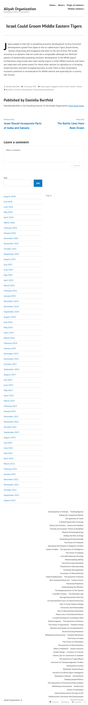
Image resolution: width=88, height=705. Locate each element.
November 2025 (11, 243)
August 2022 (10, 437)
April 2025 (9, 280)
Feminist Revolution (75, 635)
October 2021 (10, 490)
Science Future (77, 580)
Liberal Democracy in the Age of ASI (69, 693)
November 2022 (11, 421)
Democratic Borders (58, 525)
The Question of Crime (74, 518)
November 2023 (11, 358)
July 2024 (8, 322)
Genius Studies (52, 549)
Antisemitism (78, 676)
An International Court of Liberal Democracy (65, 600)
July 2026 (8, 201)
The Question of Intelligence (71, 549)
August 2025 (10, 259)
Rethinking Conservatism (62, 686)
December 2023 (11, 353)
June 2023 (8, 385)
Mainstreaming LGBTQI (74, 559)
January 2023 (10, 411)
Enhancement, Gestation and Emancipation (66, 696)
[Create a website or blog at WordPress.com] (21, 700)
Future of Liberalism (75, 689)
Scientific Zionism (59, 594)
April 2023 (9, 395)
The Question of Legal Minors (71, 659)
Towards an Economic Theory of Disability (66, 529)
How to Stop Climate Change (71, 604)
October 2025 (10, 248)
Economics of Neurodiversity (71, 573)
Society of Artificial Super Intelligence (67, 672)
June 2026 (8, 206)
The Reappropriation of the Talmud (69, 590)
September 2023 (11, 369)
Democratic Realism (75, 525)
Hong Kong (37, 89)
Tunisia (79, 86)
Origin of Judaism (75, 5)
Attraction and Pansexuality (72, 607)
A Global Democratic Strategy (71, 522)
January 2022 (10, 474)
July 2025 (8, 264)
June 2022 (8, 448)
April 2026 (9, 217)
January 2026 (10, 233)
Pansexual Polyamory (74, 583)
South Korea (64, 86)
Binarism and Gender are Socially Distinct (66, 628)
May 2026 (8, 212)
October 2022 (10, 427)
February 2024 (10, 343)
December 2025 (11, 238)
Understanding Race (54, 576)
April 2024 (9, 332)
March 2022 (9, 463)
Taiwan (73, 86)
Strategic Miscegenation (73, 570)
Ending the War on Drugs (73, 535)
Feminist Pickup (77, 624)
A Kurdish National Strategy (72, 556)
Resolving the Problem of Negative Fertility (65, 546)
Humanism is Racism (63, 676)
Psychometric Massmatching (71, 566)
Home (52, 5)
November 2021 (11, 484)
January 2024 (10, 348)
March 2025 (9, 285)
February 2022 (10, 469)
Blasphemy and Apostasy (55, 635)
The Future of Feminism (73, 542)
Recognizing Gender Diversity (71, 597)
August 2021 (10, 500)
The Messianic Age (75, 594)
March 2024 (9, 338)
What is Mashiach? (61, 648)
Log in (49, 195)
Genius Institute (76, 648)
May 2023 (8, 390)
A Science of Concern (75, 652)
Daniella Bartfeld (13, 86)
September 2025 (11, 254)
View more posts (76, 105)
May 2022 (8, 453)
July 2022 (8, 442)
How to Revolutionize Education (70, 611)
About (61, 5)
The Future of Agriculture (58, 624)
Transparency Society (74, 665)
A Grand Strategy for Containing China (68, 618)
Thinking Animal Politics (73, 679)
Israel (42, 86)
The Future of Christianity (72, 642)
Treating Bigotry (76, 511)
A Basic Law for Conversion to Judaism (68, 655)
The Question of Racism (73, 576)
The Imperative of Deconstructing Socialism (65, 683)
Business (9, 89)
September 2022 (11, 432)
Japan (47, 86)
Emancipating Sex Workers (72, 587)
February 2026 (10, 227)
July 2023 (8, 379)
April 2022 (9, 458)
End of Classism (77, 700)
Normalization (48, 89)
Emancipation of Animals (58, 511)
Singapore (54, 86)
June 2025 (8, 269)
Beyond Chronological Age (72, 532)
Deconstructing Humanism (72, 631)
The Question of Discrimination (70, 645)
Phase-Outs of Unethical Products (69, 614)
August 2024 (10, 317)
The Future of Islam (75, 638)
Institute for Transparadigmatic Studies (67, 662)
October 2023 (10, 364)
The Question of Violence (73, 621)
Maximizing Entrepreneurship (71, 539)
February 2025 (10, 290)
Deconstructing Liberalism (72, 563)
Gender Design (59, 652)
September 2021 (11, 495)
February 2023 (10, 406)
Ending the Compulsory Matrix (71, 515)
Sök (5, 177)
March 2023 (9, 400)
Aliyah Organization (20, 8)
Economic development (23, 89)
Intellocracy (78, 686)
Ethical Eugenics (54, 621)
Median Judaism (75, 9)
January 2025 (10, 296)
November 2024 (11, 306)
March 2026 (9, 222)
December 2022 (11, 416)
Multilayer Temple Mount (73, 669)
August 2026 (10, 196)
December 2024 (11, 301)
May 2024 (8, 327)
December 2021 (11, 479)
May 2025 (8, 275)
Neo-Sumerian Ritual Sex (60, 580)
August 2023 (10, 374)
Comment (76, 165)
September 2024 (11, 311)
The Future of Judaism (74, 553)
